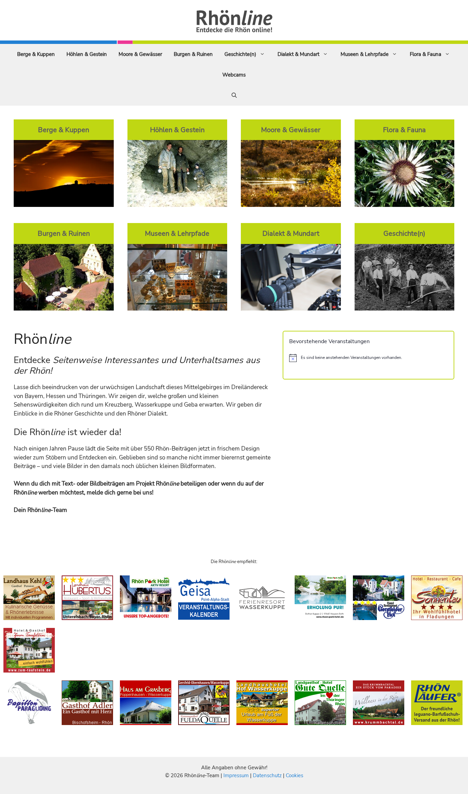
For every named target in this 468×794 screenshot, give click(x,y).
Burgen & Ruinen (193, 54)
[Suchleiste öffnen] (234, 95)
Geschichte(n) (240, 54)
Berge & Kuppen (36, 54)
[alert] (368, 358)
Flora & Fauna (425, 54)
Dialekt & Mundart (298, 54)
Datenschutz (267, 775)
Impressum (236, 775)
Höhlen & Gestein (86, 54)
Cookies (294, 775)
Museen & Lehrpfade (365, 54)
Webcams (234, 74)
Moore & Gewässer (140, 54)
